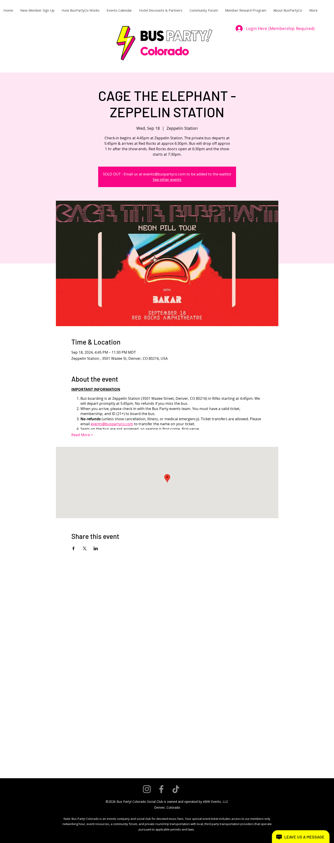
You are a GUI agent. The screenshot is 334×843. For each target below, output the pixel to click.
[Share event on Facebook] (73, 548)
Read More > (82, 434)
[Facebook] (161, 789)
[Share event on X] (84, 548)
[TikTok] (176, 789)
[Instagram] (147, 789)
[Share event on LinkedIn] (96, 548)
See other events (167, 179)
